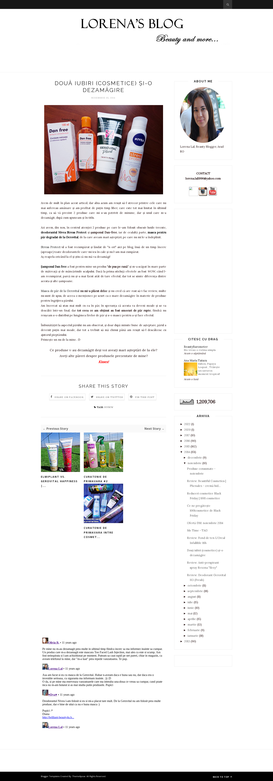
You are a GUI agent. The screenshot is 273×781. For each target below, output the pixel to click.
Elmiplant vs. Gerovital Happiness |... (59, 481)
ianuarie (193, 635)
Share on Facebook (69, 397)
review (108, 407)
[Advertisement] (136, 62)
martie (192, 624)
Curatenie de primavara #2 (96, 479)
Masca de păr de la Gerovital (60, 291)
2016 (187, 441)
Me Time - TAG (197, 530)
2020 (187, 429)
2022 (187, 424)
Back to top (221, 776)
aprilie (192, 619)
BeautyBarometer (196, 346)
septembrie (195, 591)
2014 (187, 452)
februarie (194, 630)
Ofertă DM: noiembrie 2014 (205, 523)
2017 (187, 435)
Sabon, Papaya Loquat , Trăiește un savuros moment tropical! (209, 369)
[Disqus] (103, 585)
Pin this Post (145, 397)
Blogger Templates (50, 776)
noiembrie (195, 463)
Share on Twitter (109, 397)
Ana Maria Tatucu (195, 360)
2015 (187, 446)
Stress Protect (51, 247)
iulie (190, 602)
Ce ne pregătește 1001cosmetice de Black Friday (204, 510)
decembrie (195, 457)
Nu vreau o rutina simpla (200, 350)
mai (190, 613)
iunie (191, 608)
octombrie (195, 585)
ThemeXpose (78, 776)
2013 (187, 641)
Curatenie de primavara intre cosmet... (98, 532)
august (192, 596)
